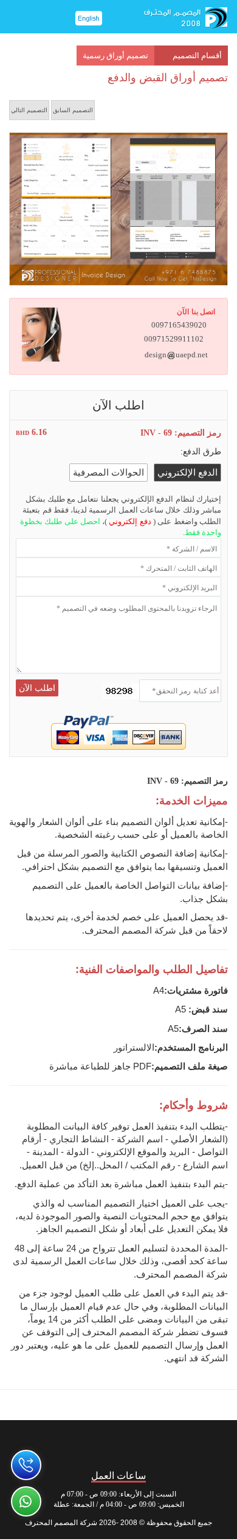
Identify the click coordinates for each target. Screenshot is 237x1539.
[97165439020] (26, 1465)
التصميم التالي (29, 110)
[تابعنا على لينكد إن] (38, 1442)
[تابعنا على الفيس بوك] (199, 1442)
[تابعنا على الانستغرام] (119, 1442)
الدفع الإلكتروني (187, 472)
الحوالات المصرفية (108, 472)
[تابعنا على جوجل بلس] (78, 1442)
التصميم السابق (73, 110)
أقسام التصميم (197, 55)
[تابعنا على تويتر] (159, 1442)
